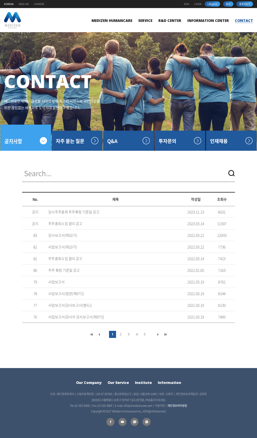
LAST (165, 334)
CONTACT (244, 20)
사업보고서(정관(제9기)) (66, 293)
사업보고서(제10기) (62, 247)
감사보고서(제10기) (62, 235)
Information (169, 382)
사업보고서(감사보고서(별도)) (70, 305)
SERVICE (145, 20)
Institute (143, 382)
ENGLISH (24, 4)
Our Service (118, 382)
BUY (228, 4)
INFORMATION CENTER (208, 20)
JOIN (186, 4)
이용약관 (160, 405)
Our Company (89, 382)
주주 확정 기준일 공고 (64, 270)
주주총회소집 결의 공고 (65, 223)
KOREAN (9, 4)
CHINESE (39, 4)
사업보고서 (56, 282)
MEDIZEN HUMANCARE (112, 20)
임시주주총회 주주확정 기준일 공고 (73, 212)
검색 (231, 173)
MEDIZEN (12, 20)
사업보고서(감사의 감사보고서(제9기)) (76, 317)
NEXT (157, 334)
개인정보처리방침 (177, 405)
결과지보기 (244, 4)
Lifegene (212, 4)
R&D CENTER (169, 20)
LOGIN (198, 4)
